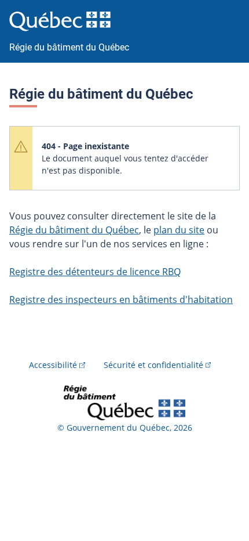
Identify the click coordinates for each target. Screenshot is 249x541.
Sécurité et (153, 364)
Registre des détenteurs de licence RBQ (95, 271)
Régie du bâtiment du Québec (74, 229)
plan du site (178, 229)
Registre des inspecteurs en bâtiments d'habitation (121, 299)
